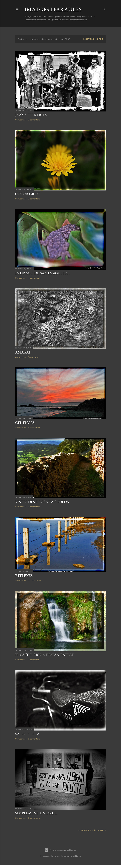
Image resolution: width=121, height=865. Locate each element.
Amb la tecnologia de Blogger (63, 850)
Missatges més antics (92, 830)
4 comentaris (34, 278)
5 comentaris (34, 818)
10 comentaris (34, 580)
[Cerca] (104, 9)
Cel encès (25, 422)
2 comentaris (34, 507)
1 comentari (33, 357)
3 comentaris (34, 120)
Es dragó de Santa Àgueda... (42, 273)
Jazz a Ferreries (31, 114)
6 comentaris (34, 427)
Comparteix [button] (20, 120)
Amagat (23, 352)
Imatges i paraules (53, 9)
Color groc (27, 193)
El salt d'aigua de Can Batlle (44, 654)
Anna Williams (74, 856)
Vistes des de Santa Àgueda (42, 501)
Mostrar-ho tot (93, 39)
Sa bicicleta (27, 733)
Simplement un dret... (36, 813)
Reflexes (24, 575)
